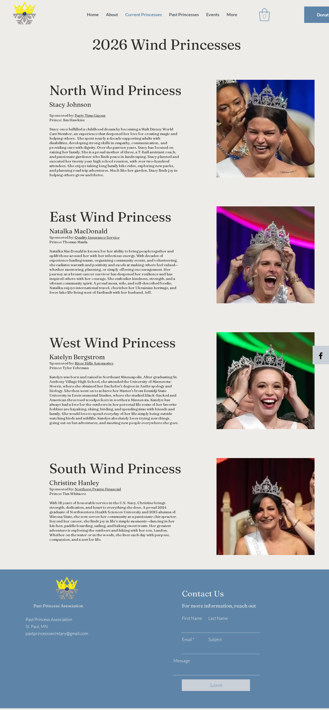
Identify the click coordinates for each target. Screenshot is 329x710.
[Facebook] (320, 355)
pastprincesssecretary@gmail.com (57, 633)
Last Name (218, 618)
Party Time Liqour (90, 115)
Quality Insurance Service (97, 237)
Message (181, 660)
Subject (215, 639)
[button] (264, 14)
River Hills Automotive (94, 363)
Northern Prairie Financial (98, 489)
